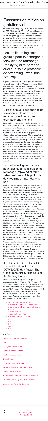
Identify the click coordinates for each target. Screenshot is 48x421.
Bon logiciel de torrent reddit (12, 346)
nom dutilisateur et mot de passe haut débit (23, 305)
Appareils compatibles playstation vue (16, 384)
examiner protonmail (15, 312)
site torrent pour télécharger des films (21, 302)
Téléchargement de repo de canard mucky (18, 367)
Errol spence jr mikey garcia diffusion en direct (19, 380)
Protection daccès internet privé (14, 363)
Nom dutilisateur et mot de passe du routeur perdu (20, 375)
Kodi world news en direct (12, 371)
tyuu (9, 319)
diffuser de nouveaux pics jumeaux (20, 316)
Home (26, 410)
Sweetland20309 (26, 415)
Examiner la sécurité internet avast (15, 338)
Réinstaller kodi (8, 359)
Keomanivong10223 (26, 412)
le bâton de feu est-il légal (17, 314)
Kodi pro (5, 342)
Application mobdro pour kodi (13, 351)
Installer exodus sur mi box (12, 355)
